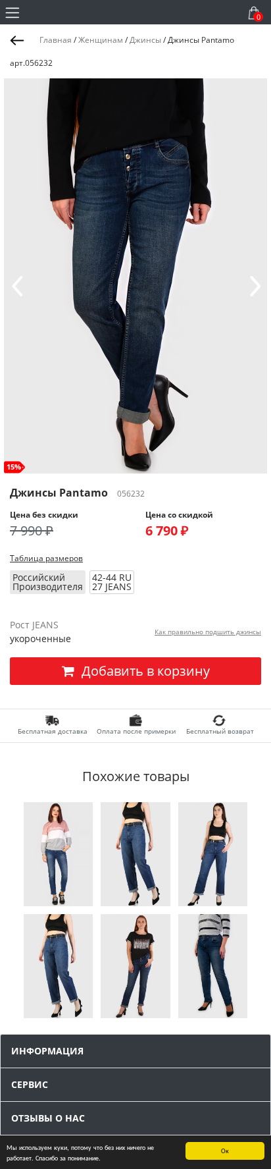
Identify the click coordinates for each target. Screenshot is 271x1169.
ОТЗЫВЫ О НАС (48, 1118)
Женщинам (100, 39)
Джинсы (145, 39)
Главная (55, 39)
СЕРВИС (29, 1084)
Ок (225, 1150)
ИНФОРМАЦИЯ (47, 1051)
